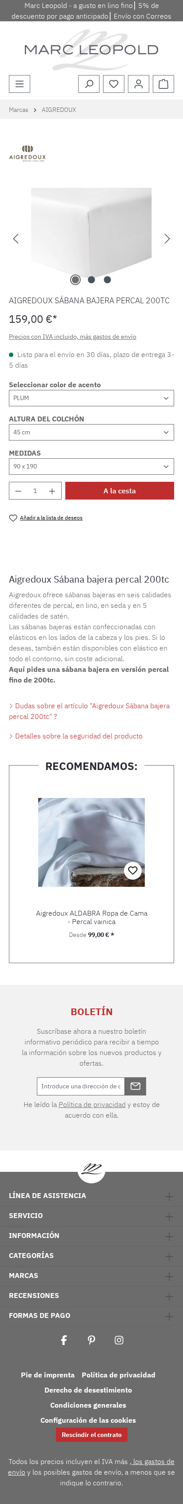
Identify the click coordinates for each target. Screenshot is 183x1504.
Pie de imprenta (48, 1374)
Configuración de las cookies (88, 1420)
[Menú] (19, 84)
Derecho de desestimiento (88, 1389)
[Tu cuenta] (138, 84)
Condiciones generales (88, 1405)
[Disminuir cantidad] (18, 491)
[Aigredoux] (91, 154)
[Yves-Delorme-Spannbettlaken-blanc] (91, 238)
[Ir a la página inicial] (91, 50)
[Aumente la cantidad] (52, 491)
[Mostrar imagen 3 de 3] (107, 279)
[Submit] (135, 1086)
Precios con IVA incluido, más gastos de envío (72, 337)
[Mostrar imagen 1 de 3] (75, 279)
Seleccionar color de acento (55, 384)
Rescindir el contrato (92, 1435)
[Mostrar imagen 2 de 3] (91, 279)
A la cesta (119, 490)
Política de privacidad (92, 1104)
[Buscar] (88, 84)
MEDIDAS (25, 452)
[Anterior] (15, 237)
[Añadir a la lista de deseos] (133, 871)
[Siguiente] (167, 237)
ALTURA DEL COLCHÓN (46, 418)
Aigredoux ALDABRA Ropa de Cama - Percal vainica (91, 917)
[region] (91, 238)
